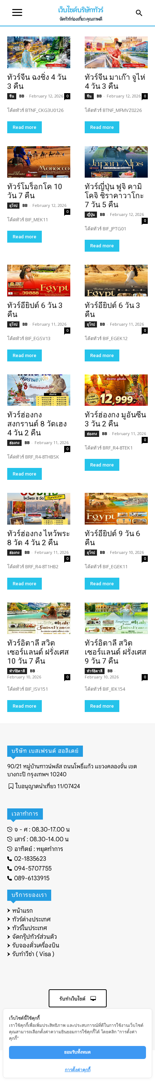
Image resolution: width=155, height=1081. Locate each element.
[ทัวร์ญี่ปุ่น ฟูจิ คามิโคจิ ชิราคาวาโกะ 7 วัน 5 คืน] (116, 162)
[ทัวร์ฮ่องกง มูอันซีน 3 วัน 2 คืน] (116, 390)
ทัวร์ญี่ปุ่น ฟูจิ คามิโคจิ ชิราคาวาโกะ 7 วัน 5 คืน (114, 195)
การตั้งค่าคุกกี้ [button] (77, 1069)
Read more (24, 127)
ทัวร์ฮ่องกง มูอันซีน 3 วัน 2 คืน (115, 419)
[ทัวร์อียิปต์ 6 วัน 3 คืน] (38, 280)
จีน (11, 96)
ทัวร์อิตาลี (17, 670)
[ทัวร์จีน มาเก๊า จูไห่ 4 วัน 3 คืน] (116, 52)
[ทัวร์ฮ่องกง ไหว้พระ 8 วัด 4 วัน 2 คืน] (38, 509)
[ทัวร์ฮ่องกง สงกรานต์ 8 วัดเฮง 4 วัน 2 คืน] (38, 390)
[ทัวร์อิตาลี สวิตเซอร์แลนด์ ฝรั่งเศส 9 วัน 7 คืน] (116, 618)
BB (21, 96)
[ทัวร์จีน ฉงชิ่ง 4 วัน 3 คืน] (38, 52)
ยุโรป (13, 205)
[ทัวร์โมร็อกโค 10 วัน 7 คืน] (38, 162)
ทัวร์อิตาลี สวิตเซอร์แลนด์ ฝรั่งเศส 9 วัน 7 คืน (115, 652)
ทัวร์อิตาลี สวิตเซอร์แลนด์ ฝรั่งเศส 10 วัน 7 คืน (38, 652)
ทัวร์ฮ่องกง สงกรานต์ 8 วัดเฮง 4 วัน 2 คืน (37, 424)
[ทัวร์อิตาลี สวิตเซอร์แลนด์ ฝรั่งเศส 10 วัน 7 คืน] (38, 618)
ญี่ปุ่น (91, 214)
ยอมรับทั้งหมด (77, 1052)
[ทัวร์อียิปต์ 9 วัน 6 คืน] (116, 509)
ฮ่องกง (14, 442)
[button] (139, 13)
